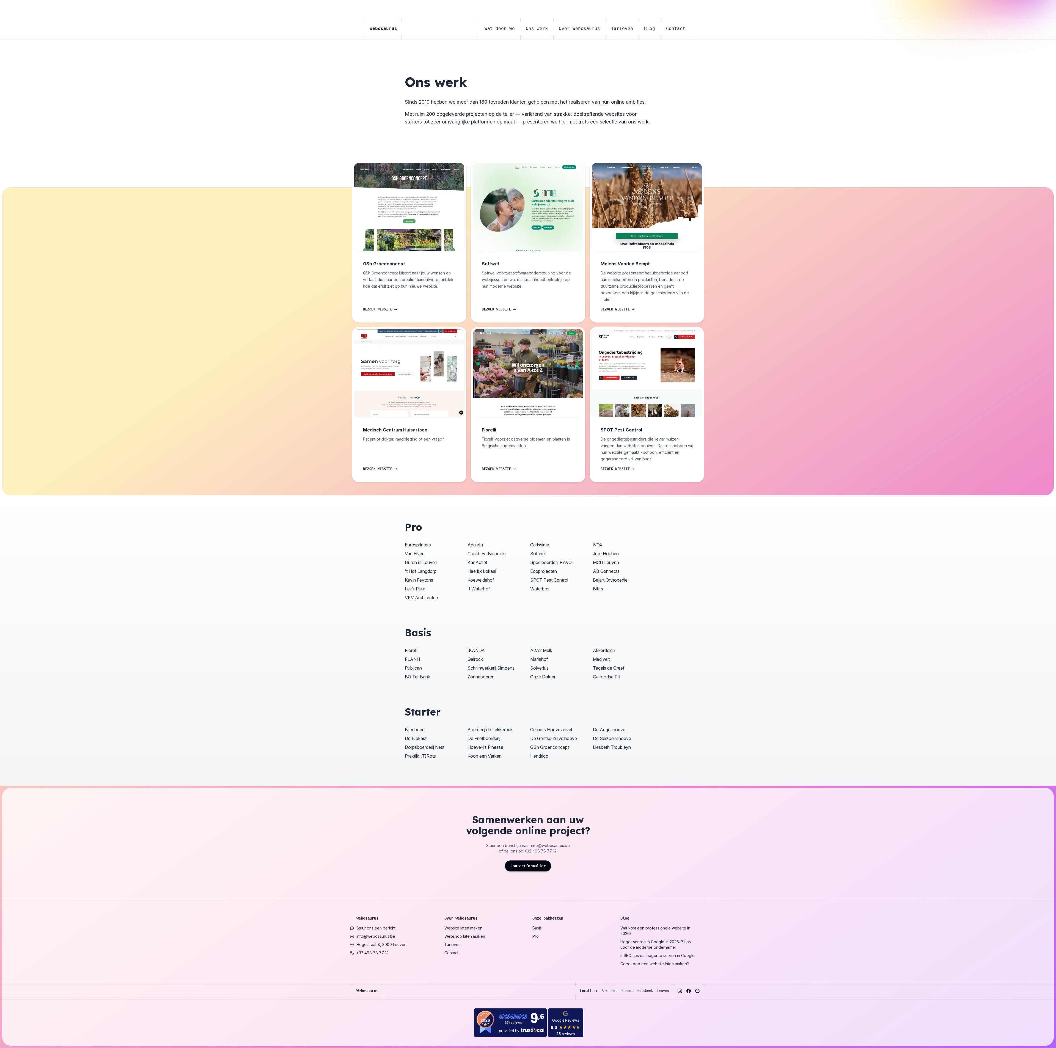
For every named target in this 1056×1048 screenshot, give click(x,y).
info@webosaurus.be (550, 845)
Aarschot (609, 991)
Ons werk (537, 28)
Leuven (663, 991)
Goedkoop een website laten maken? (654, 963)
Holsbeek (645, 991)
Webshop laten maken (464, 936)
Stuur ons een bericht (375, 928)
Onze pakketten (547, 918)
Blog (649, 28)
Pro (535, 936)
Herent (627, 991)
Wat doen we (500, 28)
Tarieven (622, 28)
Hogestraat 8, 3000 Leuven (381, 944)
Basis (537, 928)
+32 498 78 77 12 (540, 851)
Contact (675, 28)
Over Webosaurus (579, 28)
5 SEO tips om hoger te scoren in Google (657, 955)
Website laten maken (463, 928)
